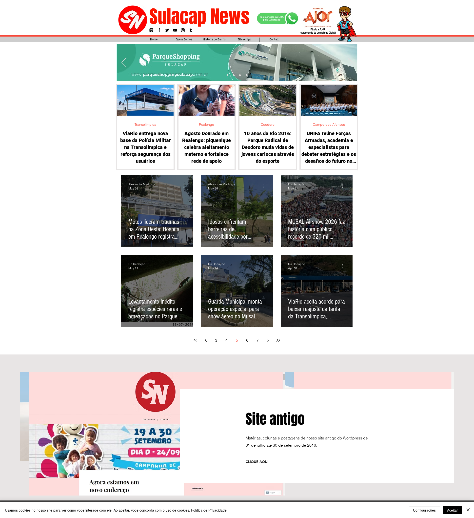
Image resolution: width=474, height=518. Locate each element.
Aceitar (452, 510)
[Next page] (267, 340)
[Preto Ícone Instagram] (182, 30)
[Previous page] (205, 340)
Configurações (424, 510)
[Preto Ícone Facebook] (159, 30)
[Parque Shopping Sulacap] (239, 75)
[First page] (195, 340)
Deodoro (268, 125)
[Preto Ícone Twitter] (167, 30)
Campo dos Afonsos (329, 125)
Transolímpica (145, 125)
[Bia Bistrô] (233, 75)
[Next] (350, 63)
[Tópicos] (151, 30)
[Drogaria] (246, 75)
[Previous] (123, 63)
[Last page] (278, 340)
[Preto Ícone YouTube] (175, 30)
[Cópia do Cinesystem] (227, 75)
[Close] (468, 510)
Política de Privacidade (209, 510)
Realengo (206, 125)
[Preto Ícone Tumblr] (190, 30)
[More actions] (185, 186)
